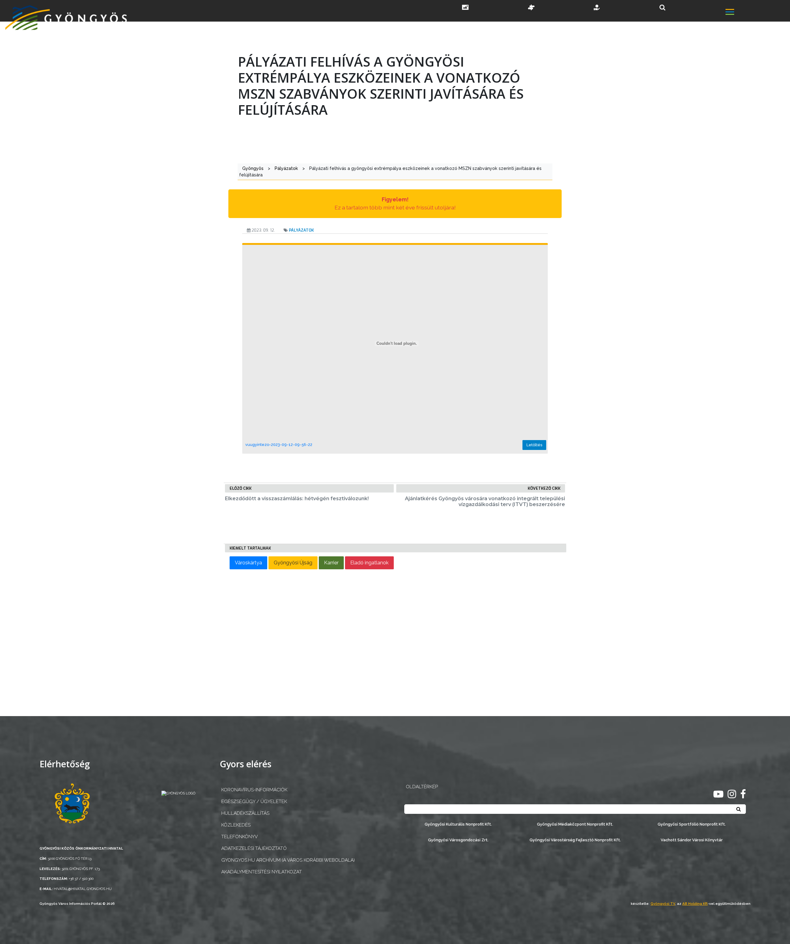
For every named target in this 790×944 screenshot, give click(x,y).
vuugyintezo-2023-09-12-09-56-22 (278, 444)
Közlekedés (236, 825)
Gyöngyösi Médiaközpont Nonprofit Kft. (575, 824)
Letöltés (534, 445)
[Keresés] (662, 7)
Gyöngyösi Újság (293, 563)
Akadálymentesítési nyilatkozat (261, 872)
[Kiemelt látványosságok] (531, 8)
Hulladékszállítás (245, 813)
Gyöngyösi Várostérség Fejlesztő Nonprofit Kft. (575, 840)
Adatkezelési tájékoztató (254, 848)
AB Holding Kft (695, 903)
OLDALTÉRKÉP (422, 786)
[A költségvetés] (597, 8)
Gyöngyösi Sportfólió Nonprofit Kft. (692, 824)
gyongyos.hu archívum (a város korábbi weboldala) (288, 860)
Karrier (331, 563)
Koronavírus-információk (254, 790)
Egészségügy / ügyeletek (254, 801)
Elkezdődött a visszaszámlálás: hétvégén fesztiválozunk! (297, 498)
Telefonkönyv (239, 836)
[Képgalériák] (465, 8)
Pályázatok (301, 230)
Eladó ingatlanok (369, 563)
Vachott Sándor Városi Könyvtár (692, 840)
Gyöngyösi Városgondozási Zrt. (458, 840)
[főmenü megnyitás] (757, 13)
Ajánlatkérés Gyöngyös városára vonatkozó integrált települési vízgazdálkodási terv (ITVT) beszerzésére (485, 501)
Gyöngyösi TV (663, 903)
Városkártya (248, 563)
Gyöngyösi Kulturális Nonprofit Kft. (458, 824)
